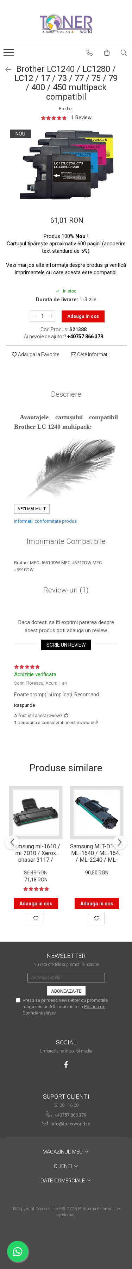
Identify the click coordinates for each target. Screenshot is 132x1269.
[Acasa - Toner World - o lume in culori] (66, 22)
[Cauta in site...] (124, 53)
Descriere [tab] (66, 394)
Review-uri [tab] (66, 590)
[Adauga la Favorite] (36, 918)
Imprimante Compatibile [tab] (66, 541)
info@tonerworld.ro (70, 1123)
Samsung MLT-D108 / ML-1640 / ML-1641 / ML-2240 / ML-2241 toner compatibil (97, 852)
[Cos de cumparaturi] (107, 53)
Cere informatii (92, 354)
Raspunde (24, 705)
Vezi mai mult (32, 509)
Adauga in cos (83, 316)
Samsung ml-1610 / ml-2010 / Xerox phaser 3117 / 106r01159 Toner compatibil (35, 852)
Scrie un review (66, 645)
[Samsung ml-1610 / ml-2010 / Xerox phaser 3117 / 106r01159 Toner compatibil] (36, 813)
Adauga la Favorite (38, 354)
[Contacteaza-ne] (90, 53)
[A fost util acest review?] (66, 715)
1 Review (81, 117)
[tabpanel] (66, 164)
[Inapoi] (5, 69)
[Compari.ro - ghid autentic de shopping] (66, 1241)
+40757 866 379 (70, 1115)
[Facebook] (66, 1064)
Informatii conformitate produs (45, 521)
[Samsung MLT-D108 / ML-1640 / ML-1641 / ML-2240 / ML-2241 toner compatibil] (97, 813)
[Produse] (10, 54)
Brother (66, 108)
